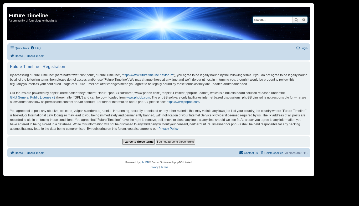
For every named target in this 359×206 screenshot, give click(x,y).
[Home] (12, 10)
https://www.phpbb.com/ (183, 102)
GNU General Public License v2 (32, 97)
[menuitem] (35, 48)
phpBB (145, 162)
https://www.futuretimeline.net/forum (148, 75)
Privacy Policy (168, 129)
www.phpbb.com (138, 97)
